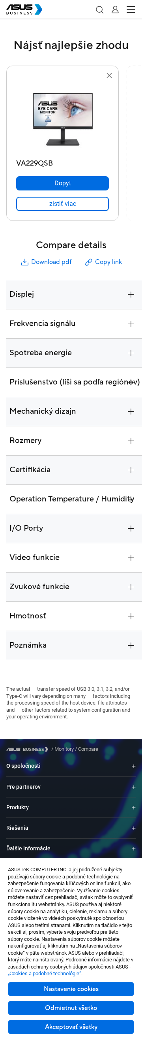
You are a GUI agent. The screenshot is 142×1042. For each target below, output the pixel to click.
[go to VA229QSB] (62, 118)
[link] (62, 204)
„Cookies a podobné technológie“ (44, 973)
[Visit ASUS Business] (28, 749)
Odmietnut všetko (71, 1008)
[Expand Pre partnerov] (134, 787)
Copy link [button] (108, 262)
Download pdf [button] (51, 262)
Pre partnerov (23, 787)
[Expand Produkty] (134, 807)
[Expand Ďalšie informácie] (134, 848)
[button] (99, 9)
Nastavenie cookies (71, 989)
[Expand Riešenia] (134, 828)
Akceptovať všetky (71, 1027)
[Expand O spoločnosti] (134, 766)
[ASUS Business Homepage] (24, 9)
